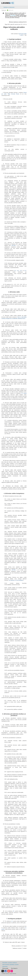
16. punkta (12, 15)
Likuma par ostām (23, 33)
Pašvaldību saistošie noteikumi (9, 962)
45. (13, 911)
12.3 (21, 270)
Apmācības (5, 966)
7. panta (21, 35)
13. (12, 921)
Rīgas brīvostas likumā (13, 94)
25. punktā (24, 393)
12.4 (25, 270)
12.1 (15, 270)
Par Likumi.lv (14, 968)
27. (8, 438)
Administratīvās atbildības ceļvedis (10, 964)
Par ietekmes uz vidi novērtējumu (16, 580)
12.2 (18, 270)
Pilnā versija (5, 968)
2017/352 (14, 245)
